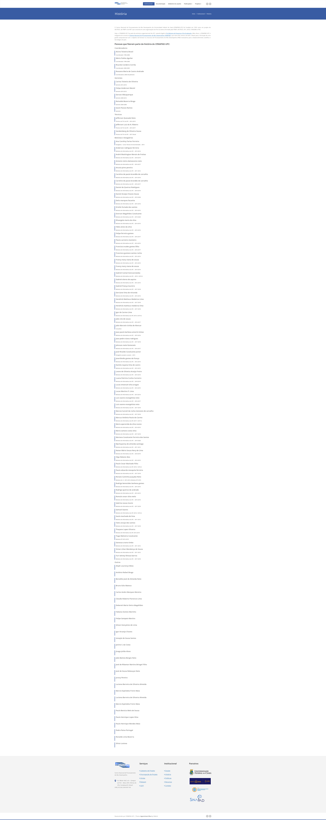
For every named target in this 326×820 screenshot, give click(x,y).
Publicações (187, 4)
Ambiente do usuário (174, 4)
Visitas (142, 778)
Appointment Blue (145, 816)
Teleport (143, 782)
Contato (168, 786)
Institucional (148, 4)
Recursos (168, 782)
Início (193, 14)
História (168, 774)
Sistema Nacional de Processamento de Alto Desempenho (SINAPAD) (150, 35)
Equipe (167, 771)
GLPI (142, 786)
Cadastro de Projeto (147, 771)
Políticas (168, 778)
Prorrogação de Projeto (148, 774)
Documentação (160, 4)
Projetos (197, 4)
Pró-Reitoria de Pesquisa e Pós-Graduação (179, 33)
